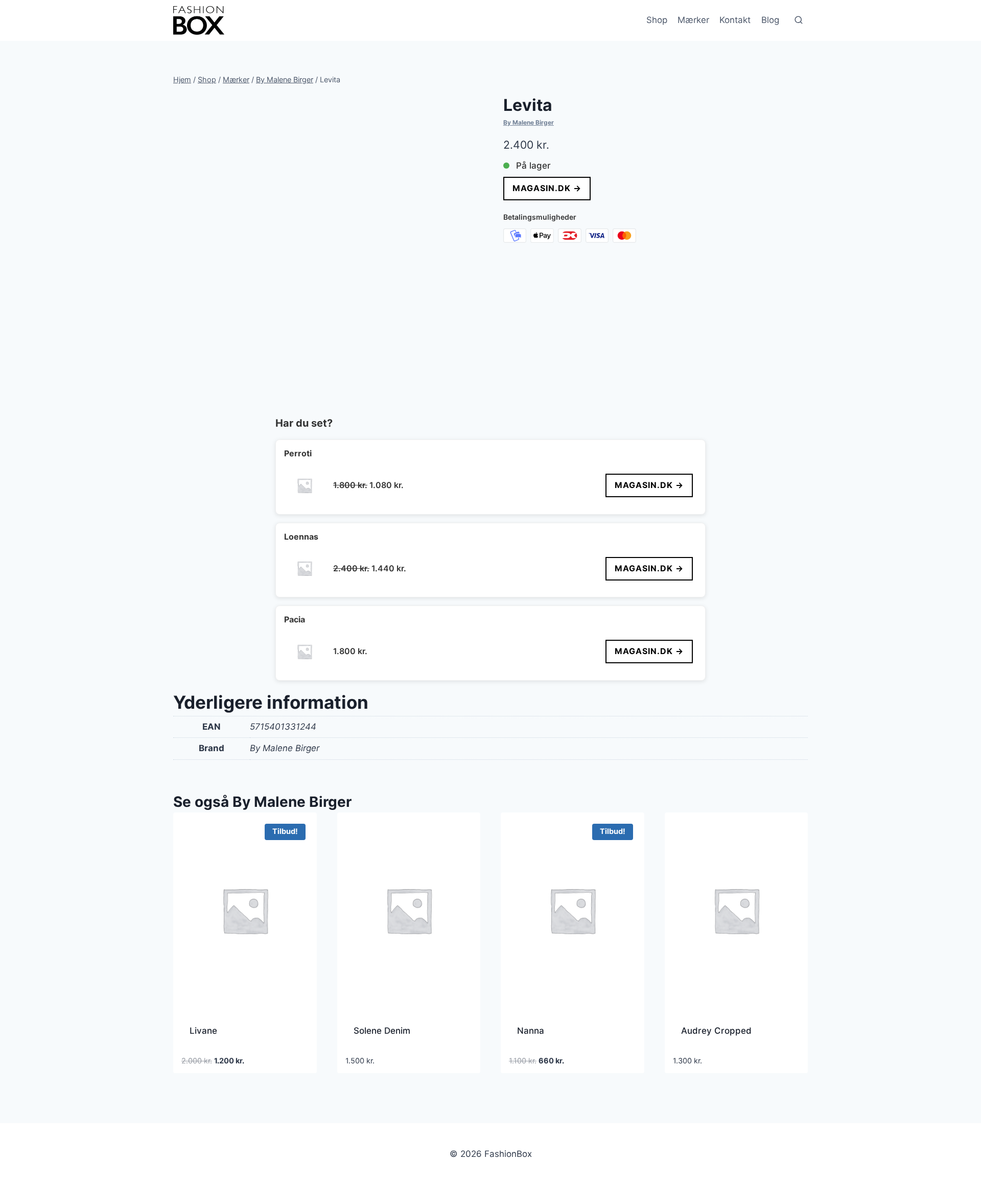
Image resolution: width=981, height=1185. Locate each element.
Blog (770, 20)
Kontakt (735, 20)
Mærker (693, 20)
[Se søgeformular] (798, 20)
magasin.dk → (546, 188)
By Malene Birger (528, 122)
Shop (656, 20)
